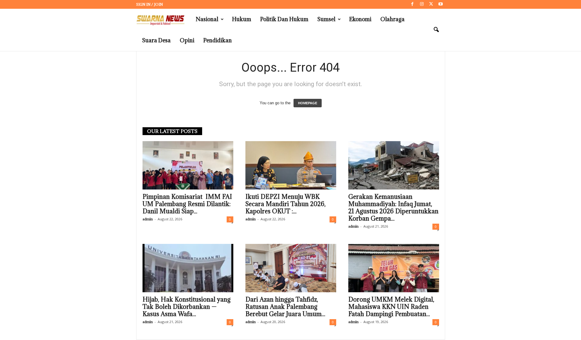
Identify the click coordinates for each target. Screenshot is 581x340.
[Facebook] (412, 4)
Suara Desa (156, 40)
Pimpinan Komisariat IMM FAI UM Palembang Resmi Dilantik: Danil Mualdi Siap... (187, 204)
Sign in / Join (149, 4)
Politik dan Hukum (284, 19)
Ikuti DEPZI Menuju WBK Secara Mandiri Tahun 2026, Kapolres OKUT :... (285, 204)
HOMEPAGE (307, 103)
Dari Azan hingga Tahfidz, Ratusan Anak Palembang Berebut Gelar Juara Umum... (285, 307)
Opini (187, 40)
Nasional (207, 19)
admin (148, 219)
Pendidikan (217, 40)
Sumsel (326, 19)
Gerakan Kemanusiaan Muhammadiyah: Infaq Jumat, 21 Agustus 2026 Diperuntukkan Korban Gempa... (393, 207)
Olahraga (392, 19)
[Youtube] (440, 4)
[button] (436, 30)
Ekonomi (360, 19)
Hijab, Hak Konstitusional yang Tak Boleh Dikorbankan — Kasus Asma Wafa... (187, 307)
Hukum (241, 19)
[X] (431, 4)
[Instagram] (421, 4)
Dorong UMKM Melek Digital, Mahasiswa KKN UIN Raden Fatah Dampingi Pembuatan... (391, 307)
